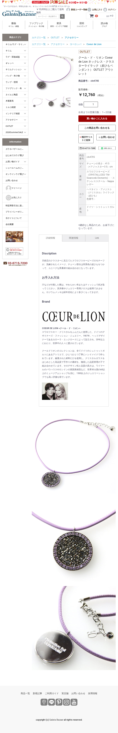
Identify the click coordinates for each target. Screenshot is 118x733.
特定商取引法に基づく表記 (17, 205)
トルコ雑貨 (11, 107)
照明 (82, 24)
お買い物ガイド (13, 161)
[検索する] (62, 16)
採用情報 (92, 693)
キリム (9, 50)
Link (97, 238)
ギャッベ (10, 63)
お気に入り (17, 197)
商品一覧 (25, 693)
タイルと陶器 (12, 94)
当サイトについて (14, 218)
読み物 (104, 24)
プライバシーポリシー (16, 211)
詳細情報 (50, 238)
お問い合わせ (12, 180)
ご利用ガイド (52, 693)
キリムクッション (14, 69)
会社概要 (10, 224)
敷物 (13, 24)
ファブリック (36, 24)
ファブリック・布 (14, 88)
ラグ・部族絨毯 (13, 56)
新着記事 (37, 693)
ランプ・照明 (12, 82)
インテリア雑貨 (13, 113)
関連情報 (73, 238)
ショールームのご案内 (16, 167)
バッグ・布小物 (13, 75)
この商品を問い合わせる (97, 127)
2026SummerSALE (14, 132)
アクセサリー (12, 119)
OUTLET (9, 126)
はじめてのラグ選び (15, 155)
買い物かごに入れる (97, 118)
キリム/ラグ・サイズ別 (16, 44)
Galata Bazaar (56, 719)
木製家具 (10, 100)
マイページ (17, 188)
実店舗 (65, 693)
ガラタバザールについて (17, 149)
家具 (59, 24)
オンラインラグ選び (15, 174)
